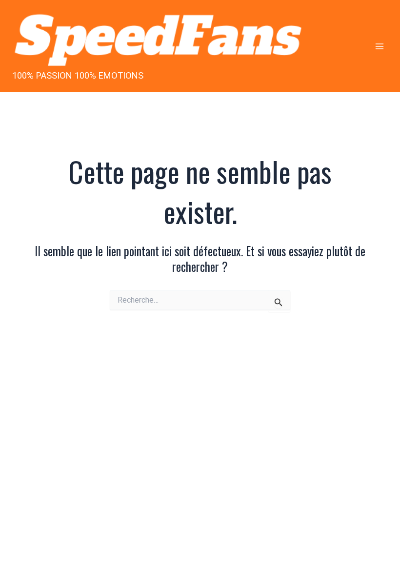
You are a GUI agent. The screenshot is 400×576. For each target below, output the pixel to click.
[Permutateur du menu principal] (379, 46)
